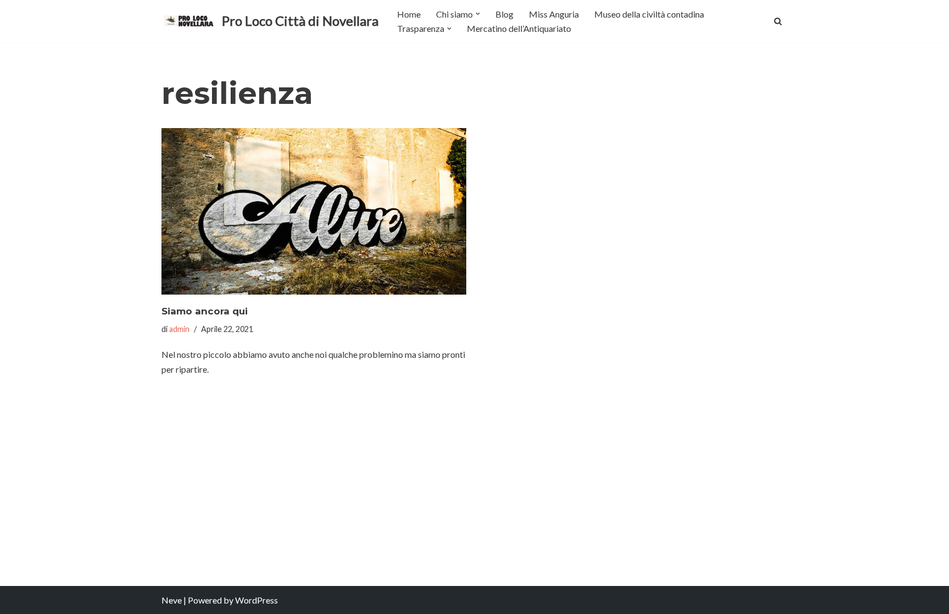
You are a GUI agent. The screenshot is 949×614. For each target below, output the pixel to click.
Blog (504, 14)
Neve (171, 600)
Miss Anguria (554, 14)
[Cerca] (778, 21)
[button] (478, 14)
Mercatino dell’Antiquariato (519, 28)
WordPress (256, 600)
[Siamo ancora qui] (313, 211)
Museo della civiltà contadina (649, 14)
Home (409, 14)
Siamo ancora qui (204, 311)
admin (179, 329)
